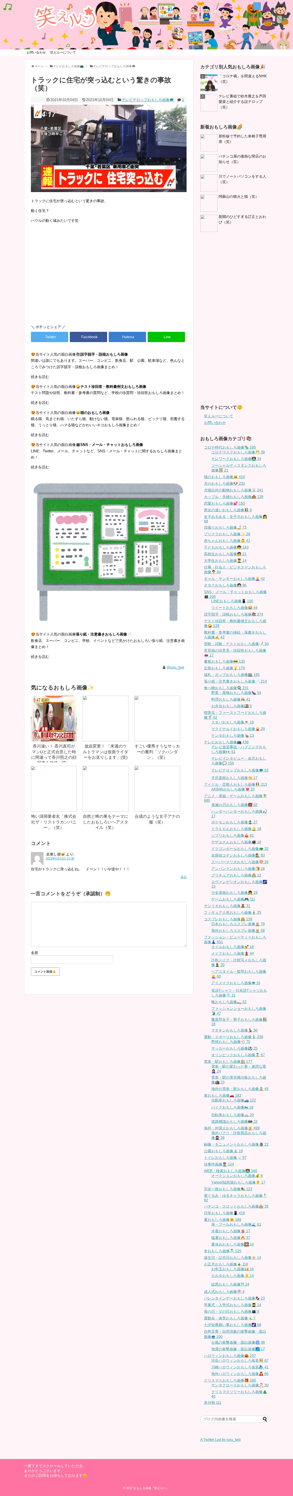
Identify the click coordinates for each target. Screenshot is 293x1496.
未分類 (212, 1403)
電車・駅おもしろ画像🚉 (228, 1062)
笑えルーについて (63, 52)
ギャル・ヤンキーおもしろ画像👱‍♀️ (234, 579)
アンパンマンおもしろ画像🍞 (238, 869)
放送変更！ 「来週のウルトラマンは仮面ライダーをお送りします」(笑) (105, 752)
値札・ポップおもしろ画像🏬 (232, 675)
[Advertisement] (109, 282)
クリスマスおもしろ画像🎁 (230, 1380)
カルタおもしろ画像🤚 (232, 1276)
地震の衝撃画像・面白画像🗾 (238, 1349)
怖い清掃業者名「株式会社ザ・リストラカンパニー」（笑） (53, 822)
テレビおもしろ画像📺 (226, 742)
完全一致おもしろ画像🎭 (228, 1189)
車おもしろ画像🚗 (222, 1095)
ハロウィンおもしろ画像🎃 (230, 1356)
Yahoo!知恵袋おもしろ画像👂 (238, 1182)
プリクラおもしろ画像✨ (227, 534)
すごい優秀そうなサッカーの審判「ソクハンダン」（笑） (157, 752)
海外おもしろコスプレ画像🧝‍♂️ (238, 931)
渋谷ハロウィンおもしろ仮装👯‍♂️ (240, 1360)
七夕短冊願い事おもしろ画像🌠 (232, 1325)
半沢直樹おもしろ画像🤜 (234, 778)
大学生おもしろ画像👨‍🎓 (225, 561)
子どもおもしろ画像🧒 (226, 547)
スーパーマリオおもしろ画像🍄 (240, 862)
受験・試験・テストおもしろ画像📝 (236, 644)
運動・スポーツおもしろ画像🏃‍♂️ (233, 1037)
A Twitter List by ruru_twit (220, 1440)
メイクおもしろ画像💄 (232, 953)
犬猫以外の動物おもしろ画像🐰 (233, 490)
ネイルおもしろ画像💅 (232, 947)
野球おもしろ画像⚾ (230, 1042)
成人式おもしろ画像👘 (224, 1292)
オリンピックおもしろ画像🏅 (238, 1055)
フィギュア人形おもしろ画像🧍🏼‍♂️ (232, 912)
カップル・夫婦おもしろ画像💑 (233, 497)
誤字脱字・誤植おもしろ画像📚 (233, 614)
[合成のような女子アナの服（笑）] (157, 789)
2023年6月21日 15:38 (60, 858)
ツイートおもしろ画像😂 (234, 608)
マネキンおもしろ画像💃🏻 (234, 1030)
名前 (34, 953)
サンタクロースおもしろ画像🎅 (240, 1385)
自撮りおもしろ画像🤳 (225, 527)
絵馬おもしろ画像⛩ (230, 1284)
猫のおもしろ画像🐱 (224, 477)
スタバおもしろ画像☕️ (232, 722)
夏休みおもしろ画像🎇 (232, 1244)
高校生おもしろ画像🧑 (225, 554)
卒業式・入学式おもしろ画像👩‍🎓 (232, 1305)
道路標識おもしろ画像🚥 (234, 1121)
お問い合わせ (36, 52)
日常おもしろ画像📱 (224, 1213)
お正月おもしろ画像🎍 (226, 1264)
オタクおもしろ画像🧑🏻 (225, 585)
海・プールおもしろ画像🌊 (236, 1224)
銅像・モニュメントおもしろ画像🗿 (236, 1144)
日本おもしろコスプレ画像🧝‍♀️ (238, 924)
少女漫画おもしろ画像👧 (234, 893)
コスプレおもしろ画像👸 (228, 919)
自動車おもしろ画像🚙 (233, 1100)
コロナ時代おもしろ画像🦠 (230, 447)
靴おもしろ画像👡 (229, 1002)
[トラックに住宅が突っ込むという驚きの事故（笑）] (127, 337)
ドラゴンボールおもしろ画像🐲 (240, 849)
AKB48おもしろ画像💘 (233, 789)
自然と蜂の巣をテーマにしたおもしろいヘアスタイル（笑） (105, 822)
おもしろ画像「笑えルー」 (151, 1488)
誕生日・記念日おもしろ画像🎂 (232, 1258)
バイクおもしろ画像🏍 (232, 1107)
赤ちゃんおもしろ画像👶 (227, 541)
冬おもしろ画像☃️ (222, 1251)
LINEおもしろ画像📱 (232, 601)
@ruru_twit (175, 667)
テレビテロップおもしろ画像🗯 (148, 100)
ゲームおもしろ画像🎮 (233, 899)
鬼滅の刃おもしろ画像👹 (234, 805)
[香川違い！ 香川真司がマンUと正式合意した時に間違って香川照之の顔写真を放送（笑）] (54, 718)
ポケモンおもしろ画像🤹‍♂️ (234, 822)
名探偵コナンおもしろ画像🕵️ (238, 855)
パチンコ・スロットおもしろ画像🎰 (236, 1206)
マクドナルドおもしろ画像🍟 (238, 729)
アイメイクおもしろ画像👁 (235, 983)
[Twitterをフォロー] (257, 6)
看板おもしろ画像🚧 (224, 661)
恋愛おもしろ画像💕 (224, 503)
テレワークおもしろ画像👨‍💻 (236, 459)
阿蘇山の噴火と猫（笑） (239, 196)
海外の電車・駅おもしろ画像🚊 (240, 1089)
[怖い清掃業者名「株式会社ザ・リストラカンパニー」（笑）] (54, 789)
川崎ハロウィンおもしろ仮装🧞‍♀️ (240, 1367)
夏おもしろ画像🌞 (222, 1220)
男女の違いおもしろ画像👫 (228, 510)
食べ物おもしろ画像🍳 (226, 688)
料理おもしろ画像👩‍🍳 (230, 699)
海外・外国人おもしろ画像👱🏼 (232, 1128)
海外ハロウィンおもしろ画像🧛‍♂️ (240, 1374)
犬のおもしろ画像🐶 (224, 483)
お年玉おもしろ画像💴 (232, 1269)
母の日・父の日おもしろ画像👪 (231, 1312)
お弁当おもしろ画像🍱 (231, 706)
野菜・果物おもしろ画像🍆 (236, 693)
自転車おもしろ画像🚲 (232, 1115)
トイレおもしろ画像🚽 (225, 1158)
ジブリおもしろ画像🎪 (232, 835)
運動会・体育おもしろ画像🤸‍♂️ (229, 1318)
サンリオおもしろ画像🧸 (227, 906)
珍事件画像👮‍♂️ (219, 1164)
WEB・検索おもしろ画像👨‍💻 (230, 1171)
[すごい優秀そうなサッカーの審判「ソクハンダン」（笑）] (157, 718)
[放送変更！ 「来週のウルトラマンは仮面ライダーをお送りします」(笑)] (105, 718)
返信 (184, 877)
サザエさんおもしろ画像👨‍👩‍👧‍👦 (236, 842)
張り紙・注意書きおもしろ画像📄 (235, 681)
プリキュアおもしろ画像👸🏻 (236, 875)
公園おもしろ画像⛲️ (223, 1151)
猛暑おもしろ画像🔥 (230, 1238)
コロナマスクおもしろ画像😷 (238, 452)
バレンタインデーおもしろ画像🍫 (234, 1298)
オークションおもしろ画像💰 (237, 1176)
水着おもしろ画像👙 (230, 1231)
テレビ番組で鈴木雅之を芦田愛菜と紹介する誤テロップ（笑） (242, 101)
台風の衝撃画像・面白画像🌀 (238, 1342)
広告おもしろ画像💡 (224, 668)
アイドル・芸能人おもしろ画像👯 (235, 784)
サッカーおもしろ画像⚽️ (234, 1048)
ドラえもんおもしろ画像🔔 (236, 829)
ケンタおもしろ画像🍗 (232, 735)
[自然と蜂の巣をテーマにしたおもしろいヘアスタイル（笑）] (105, 789)
